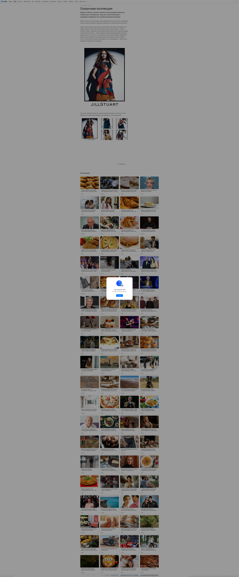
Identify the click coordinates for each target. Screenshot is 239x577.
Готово (119, 295)
